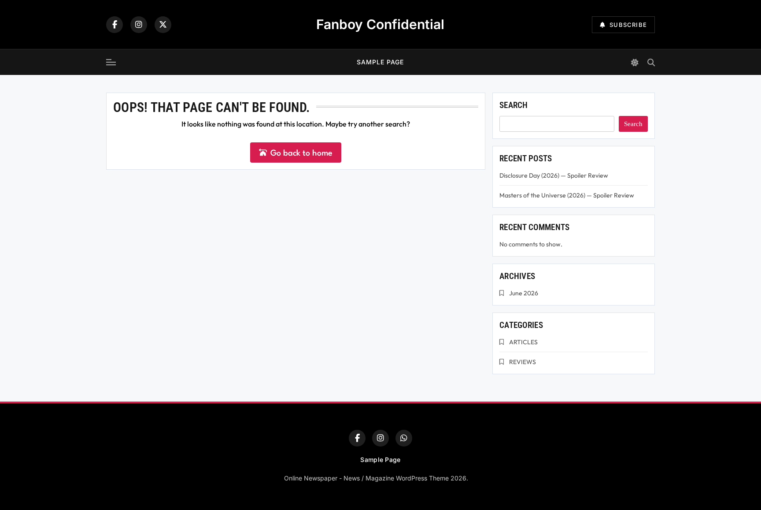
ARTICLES (523, 342)
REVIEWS (522, 362)
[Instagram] (138, 24)
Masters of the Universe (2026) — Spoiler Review (566, 195)
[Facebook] (114, 24)
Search (513, 105)
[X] (163, 24)
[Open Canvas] (111, 62)
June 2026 (523, 293)
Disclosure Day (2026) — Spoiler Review (553, 175)
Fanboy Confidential (380, 24)
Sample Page (380, 62)
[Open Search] (651, 62)
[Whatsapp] (403, 438)
